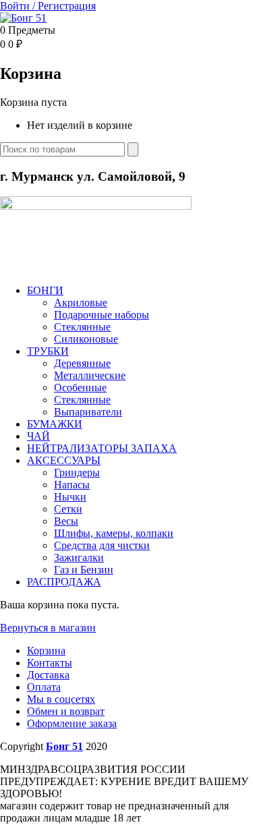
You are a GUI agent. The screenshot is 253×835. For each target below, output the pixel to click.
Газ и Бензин (83, 569)
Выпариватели (88, 412)
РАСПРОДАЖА (64, 581)
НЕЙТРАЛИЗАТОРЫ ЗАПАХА (102, 448)
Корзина (46, 650)
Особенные (80, 387)
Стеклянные (82, 327)
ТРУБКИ (48, 351)
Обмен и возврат (66, 711)
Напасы (72, 484)
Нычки (70, 496)
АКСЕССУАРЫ (64, 460)
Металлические (89, 375)
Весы (66, 521)
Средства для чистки (102, 545)
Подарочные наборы (101, 314)
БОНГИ (45, 290)
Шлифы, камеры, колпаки (113, 533)
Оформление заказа (72, 723)
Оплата (44, 687)
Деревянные (82, 363)
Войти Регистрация (48, 5)
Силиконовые (86, 339)
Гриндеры (77, 472)
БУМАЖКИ (54, 424)
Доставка (48, 675)
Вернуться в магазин (48, 627)
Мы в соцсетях (61, 699)
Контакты (49, 662)
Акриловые (80, 302)
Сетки (68, 509)
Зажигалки (79, 557)
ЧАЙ (38, 436)
